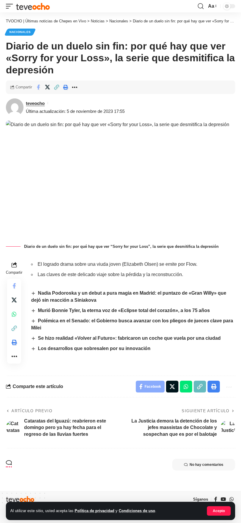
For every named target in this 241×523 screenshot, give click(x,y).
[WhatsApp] (231, 499)
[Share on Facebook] (38, 87)
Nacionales (20, 32)
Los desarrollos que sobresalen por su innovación (94, 348)
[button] (219, 511)
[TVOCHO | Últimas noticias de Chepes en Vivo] (33, 6)
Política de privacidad (94, 511)
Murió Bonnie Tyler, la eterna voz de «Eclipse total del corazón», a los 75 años (124, 310)
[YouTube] (223, 499)
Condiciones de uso (137, 511)
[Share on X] (47, 87)
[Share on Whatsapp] (14, 314)
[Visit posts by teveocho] (15, 107)
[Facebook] (216, 499)
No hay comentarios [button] (206, 465)
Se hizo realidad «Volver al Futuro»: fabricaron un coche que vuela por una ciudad (129, 338)
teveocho (35, 103)
